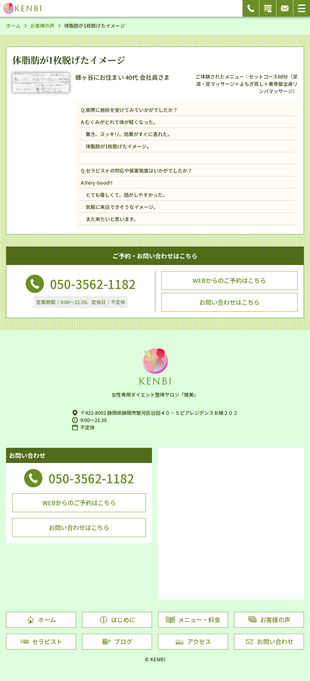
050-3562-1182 (93, 284)
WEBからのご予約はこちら (229, 280)
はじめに (123, 619)
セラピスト (47, 641)
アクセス (199, 641)
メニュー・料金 (199, 619)
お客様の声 (42, 25)
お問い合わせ (275, 641)
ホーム (13, 25)
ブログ (123, 641)
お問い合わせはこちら (229, 302)
